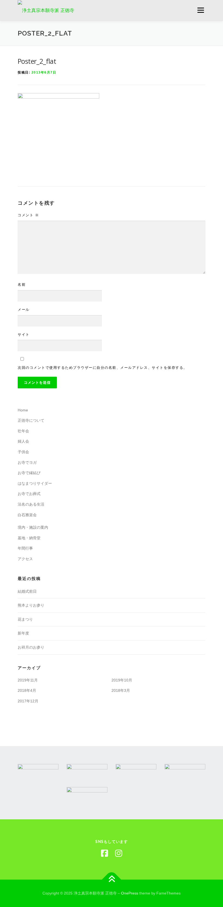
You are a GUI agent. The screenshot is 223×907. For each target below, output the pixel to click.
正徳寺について (31, 420)
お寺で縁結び (29, 473)
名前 (22, 285)
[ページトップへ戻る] (111, 879)
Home (23, 410)
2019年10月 (122, 680)
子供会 (23, 452)
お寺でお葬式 (29, 493)
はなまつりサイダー (35, 483)
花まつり (25, 619)
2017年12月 (28, 701)
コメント (28, 215)
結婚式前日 (27, 591)
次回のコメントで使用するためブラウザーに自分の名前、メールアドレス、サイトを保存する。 (102, 368)
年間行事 (25, 548)
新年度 (23, 633)
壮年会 (23, 431)
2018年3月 (121, 690)
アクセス (25, 559)
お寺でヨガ (27, 462)
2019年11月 (28, 680)
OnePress (129, 893)
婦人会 (23, 441)
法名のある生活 (31, 504)
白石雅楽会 (27, 515)
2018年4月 (27, 690)
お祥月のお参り (31, 647)
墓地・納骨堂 (29, 538)
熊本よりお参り (31, 605)
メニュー (200, 10)
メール (24, 309)
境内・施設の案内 (33, 527)
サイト (24, 334)
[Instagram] (118, 853)
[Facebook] (104, 853)
